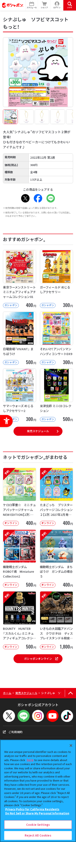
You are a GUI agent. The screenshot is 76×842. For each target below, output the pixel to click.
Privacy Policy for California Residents (32, 809)
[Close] (71, 745)
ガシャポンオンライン (38, 659)
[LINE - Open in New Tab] (50, 198)
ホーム (7, 693)
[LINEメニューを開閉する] (24, 716)
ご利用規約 (15, 732)
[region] (38, 791)
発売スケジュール (38, 431)
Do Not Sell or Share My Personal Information (37, 813)
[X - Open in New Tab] (25, 198)
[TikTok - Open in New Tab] (67, 716)
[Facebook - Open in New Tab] (38, 198)
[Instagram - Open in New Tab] (38, 716)
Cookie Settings (38, 825)
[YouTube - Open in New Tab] (52, 716)
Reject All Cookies (38, 835)
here (30, 760)
